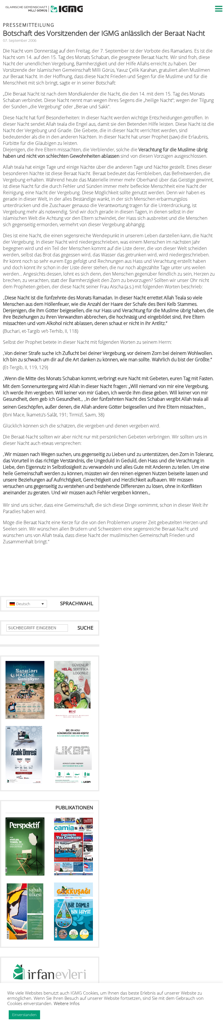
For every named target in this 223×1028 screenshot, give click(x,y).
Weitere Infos (67, 1003)
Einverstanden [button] (24, 1014)
